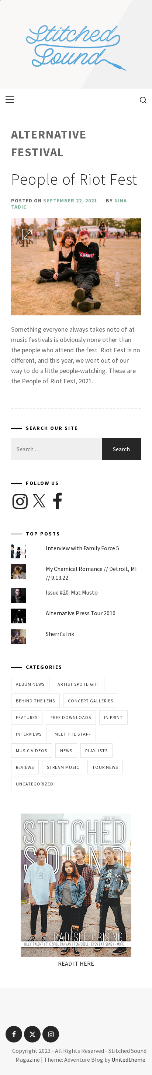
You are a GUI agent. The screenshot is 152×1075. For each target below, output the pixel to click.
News (66, 750)
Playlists (96, 750)
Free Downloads (71, 717)
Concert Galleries (90, 700)
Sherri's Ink (60, 633)
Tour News (105, 767)
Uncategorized (34, 784)
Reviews (25, 767)
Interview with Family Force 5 (82, 548)
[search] (140, 100)
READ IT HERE (76, 963)
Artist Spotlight (79, 684)
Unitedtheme (128, 1059)
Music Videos (31, 750)
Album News (30, 684)
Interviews (29, 734)
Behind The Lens (35, 700)
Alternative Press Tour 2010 (80, 613)
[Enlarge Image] (27, 234)
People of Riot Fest (74, 179)
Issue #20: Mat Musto (72, 592)
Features (27, 717)
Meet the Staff (73, 734)
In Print (113, 717)
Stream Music (63, 767)
